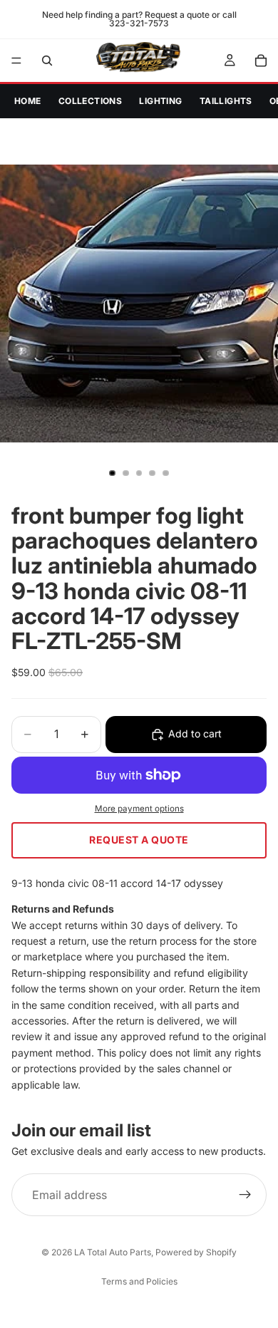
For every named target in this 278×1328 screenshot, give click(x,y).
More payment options (139, 809)
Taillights (226, 100)
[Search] (47, 60)
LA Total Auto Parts (112, 1252)
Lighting (160, 100)
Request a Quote (138, 840)
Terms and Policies (139, 1281)
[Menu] (16, 60)
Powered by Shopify (196, 1252)
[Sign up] (245, 1195)
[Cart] (261, 60)
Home (27, 100)
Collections (90, 100)
